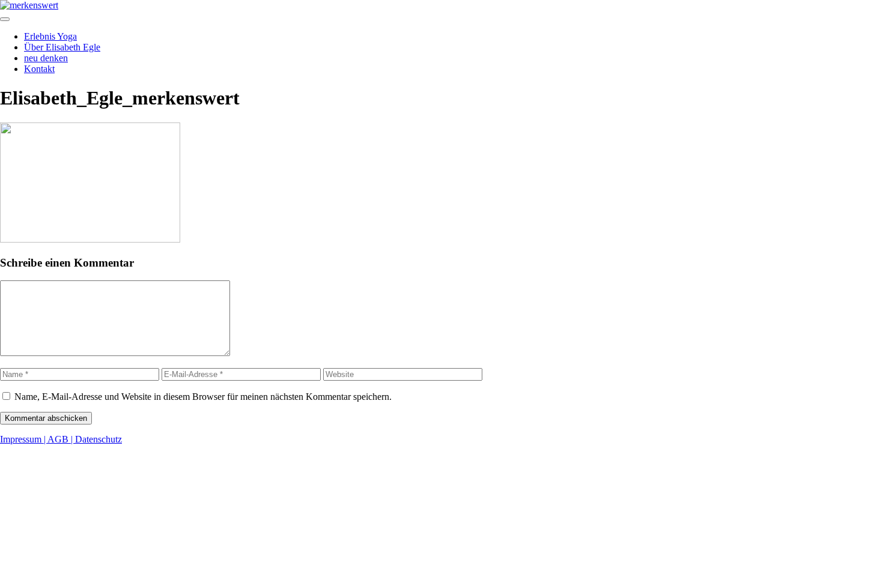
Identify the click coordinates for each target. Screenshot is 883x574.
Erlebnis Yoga (50, 36)
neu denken (46, 58)
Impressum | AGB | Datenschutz (61, 439)
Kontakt (39, 69)
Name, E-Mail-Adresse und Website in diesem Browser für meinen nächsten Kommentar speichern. (203, 396)
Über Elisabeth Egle (62, 47)
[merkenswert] (29, 5)
